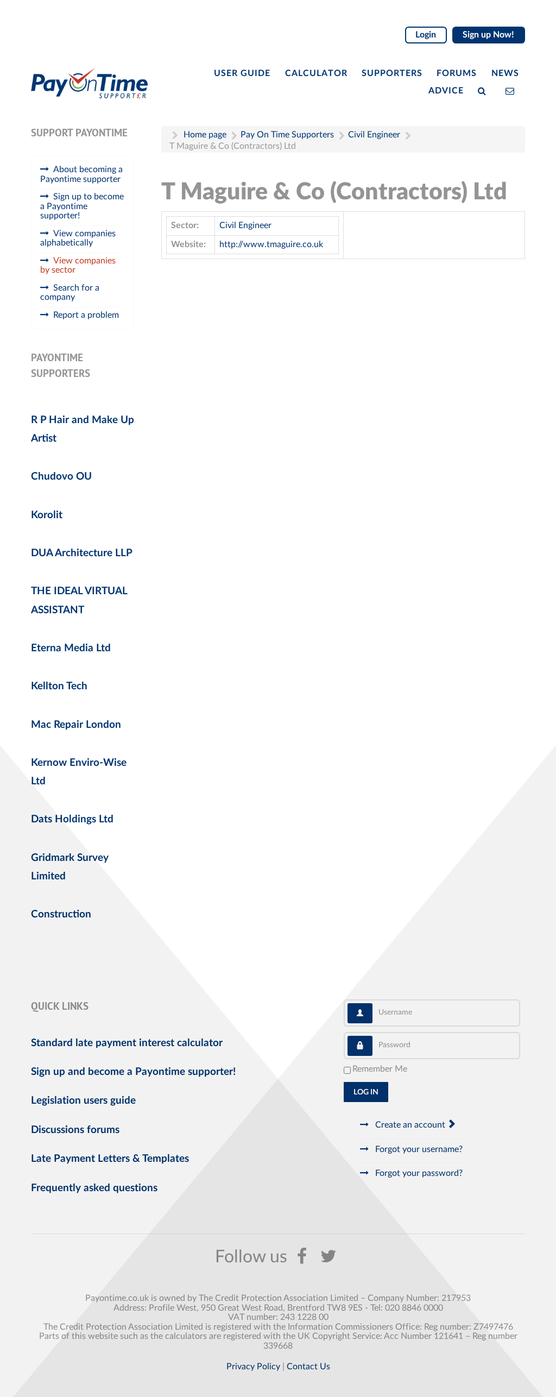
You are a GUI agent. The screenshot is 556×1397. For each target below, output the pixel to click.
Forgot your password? (418, 1173)
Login (425, 34)
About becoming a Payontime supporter (81, 174)
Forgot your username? (418, 1149)
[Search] (484, 90)
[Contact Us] (512, 90)
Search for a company (69, 293)
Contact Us (308, 1366)
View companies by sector (78, 265)
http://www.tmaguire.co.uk (271, 244)
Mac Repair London (76, 725)
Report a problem (86, 315)
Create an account (410, 1125)
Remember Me (379, 1069)
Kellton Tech (59, 686)
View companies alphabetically (78, 238)
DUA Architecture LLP (81, 553)
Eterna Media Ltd (71, 648)
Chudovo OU (61, 476)
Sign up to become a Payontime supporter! (82, 206)
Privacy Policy (253, 1366)
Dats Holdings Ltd (72, 819)
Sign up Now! (488, 34)
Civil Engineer (245, 225)
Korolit (46, 515)
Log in (365, 1092)
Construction (61, 914)
